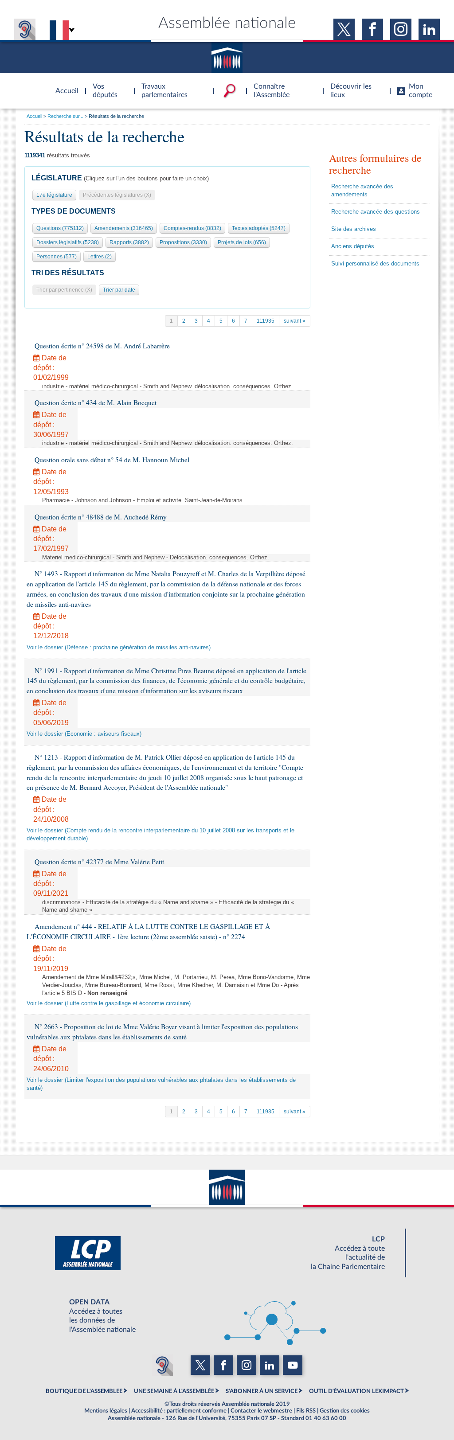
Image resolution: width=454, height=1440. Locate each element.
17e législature (54, 195)
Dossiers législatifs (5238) (67, 242)
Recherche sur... (65, 116)
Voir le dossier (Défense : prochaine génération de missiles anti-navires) (119, 647)
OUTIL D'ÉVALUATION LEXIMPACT (356, 1391)
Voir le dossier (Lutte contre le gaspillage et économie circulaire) (109, 1003)
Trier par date (119, 290)
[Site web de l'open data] (227, 1316)
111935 (265, 321)
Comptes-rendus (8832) (192, 228)
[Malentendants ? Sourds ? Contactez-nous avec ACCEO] (24, 29)
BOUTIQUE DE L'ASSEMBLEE (84, 1391)
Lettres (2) (99, 257)
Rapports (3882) (129, 242)
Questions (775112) (60, 228)
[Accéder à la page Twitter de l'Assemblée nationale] (344, 29)
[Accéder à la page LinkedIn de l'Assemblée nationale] (429, 29)
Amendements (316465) (123, 228)
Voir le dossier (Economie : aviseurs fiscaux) (84, 734)
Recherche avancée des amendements (362, 190)
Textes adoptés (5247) (259, 228)
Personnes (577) (56, 257)
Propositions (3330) (183, 242)
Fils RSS (306, 1410)
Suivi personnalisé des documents (375, 264)
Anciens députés (352, 246)
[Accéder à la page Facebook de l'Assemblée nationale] (372, 29)
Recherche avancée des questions (375, 212)
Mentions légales (105, 1410)
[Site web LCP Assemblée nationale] (227, 1253)
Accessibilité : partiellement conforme (179, 1410)
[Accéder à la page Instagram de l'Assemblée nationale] (400, 29)
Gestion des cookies (345, 1410)
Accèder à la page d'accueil (63, 86)
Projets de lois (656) (242, 242)
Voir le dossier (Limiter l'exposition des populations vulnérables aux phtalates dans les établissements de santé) (161, 1084)
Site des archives (353, 229)
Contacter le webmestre (261, 1410)
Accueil (34, 116)
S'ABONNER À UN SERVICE (261, 1391)
